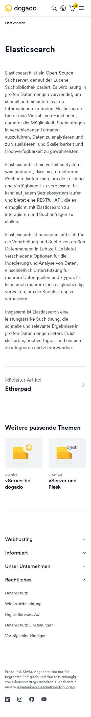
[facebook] (31, 699)
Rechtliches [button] (18, 580)
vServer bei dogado (18, 483)
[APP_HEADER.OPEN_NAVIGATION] (81, 8)
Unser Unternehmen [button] (27, 566)
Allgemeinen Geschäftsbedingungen (46, 687)
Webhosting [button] (19, 539)
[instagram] (19, 699)
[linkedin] (7, 699)
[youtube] (44, 699)
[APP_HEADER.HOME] (21, 8)
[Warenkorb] (72, 8)
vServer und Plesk (63, 483)
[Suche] (54, 8)
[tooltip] (63, 8)
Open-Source (59, 73)
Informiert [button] (16, 553)
